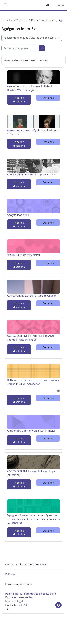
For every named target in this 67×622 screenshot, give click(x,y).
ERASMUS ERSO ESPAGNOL (23, 255)
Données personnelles (18, 597)
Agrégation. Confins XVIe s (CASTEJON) (31, 430)
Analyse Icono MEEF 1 (20, 215)
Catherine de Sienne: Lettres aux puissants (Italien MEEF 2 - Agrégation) (33, 381)
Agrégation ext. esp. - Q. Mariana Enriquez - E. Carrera (33, 132)
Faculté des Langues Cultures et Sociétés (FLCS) (18, 20)
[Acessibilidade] (58, 605)
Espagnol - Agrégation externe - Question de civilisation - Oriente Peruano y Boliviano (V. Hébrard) (33, 519)
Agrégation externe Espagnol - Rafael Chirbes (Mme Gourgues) (29, 88)
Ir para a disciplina (19, 99)
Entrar (60, 5)
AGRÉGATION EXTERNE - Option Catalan (32, 174)
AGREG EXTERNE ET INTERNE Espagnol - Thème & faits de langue (31, 337)
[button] (48, 5)
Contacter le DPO (16, 605)
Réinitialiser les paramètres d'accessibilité (30, 593)
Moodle (28, 584)
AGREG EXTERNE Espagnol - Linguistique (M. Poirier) (31, 473)
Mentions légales (15, 601)
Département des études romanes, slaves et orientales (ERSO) (43, 20)
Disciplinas (3, 20)
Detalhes (48, 97)
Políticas (10, 574)
